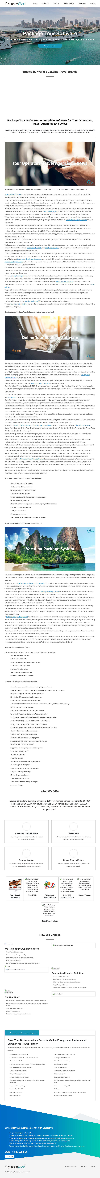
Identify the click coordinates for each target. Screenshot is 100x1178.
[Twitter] (92, 1169)
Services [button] (56, 3)
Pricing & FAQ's (69, 3)
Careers (83, 1166)
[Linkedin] (94, 1169)
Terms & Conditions (71, 1166)
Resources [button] (82, 3)
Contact (92, 3)
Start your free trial (50, 45)
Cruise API (45, 3)
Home (35, 3)
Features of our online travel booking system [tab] (23, 1033)
